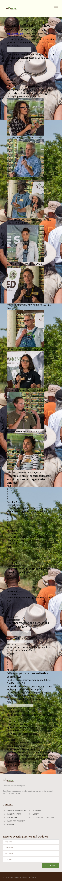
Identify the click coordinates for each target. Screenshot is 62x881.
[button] (56, 6)
